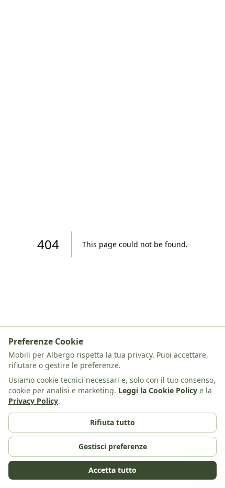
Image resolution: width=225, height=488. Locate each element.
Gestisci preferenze (112, 446)
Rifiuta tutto (112, 422)
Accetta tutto (112, 470)
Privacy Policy (33, 401)
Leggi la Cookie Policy (157, 390)
